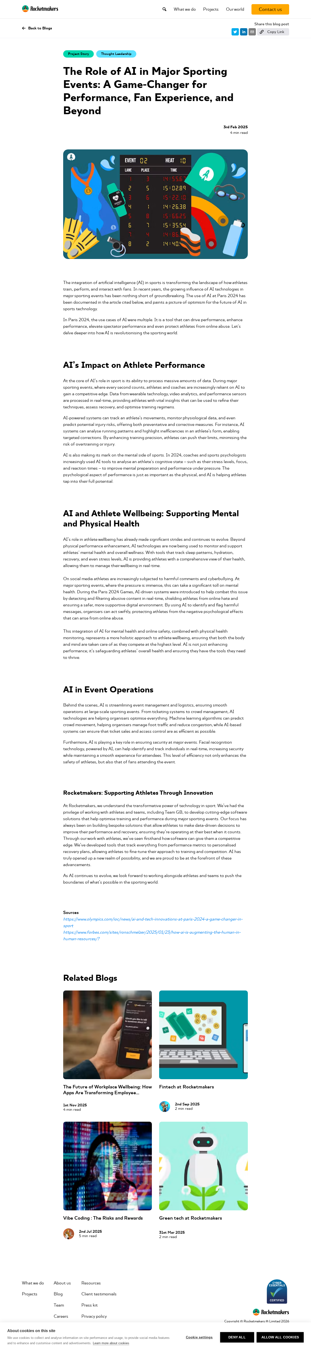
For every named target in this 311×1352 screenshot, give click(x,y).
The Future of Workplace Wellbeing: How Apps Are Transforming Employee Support (107, 1093)
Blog (58, 1294)
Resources (91, 1283)
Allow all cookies (280, 1337)
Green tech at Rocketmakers (190, 1218)
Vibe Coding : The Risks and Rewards (103, 1218)
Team (59, 1305)
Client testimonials (99, 1294)
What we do (185, 9)
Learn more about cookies (111, 1343)
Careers (61, 1316)
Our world (235, 9)
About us (62, 1283)
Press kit (89, 1305)
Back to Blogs (40, 28)
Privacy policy (94, 1316)
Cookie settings (199, 1337)
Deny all (237, 1337)
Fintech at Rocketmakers (186, 1087)
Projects (211, 9)
